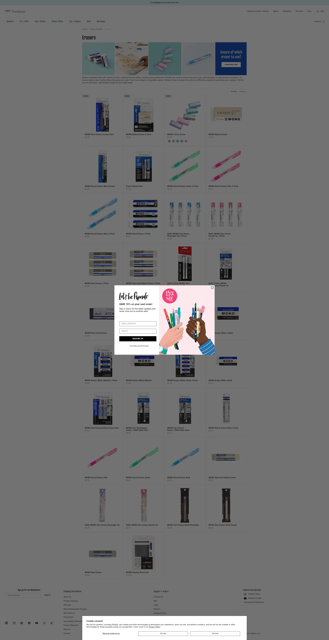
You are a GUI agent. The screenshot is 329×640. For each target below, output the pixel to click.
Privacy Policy (154, 627)
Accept (163, 633)
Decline (215, 633)
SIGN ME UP (137, 339)
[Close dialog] (212, 287)
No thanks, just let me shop (139, 346)
